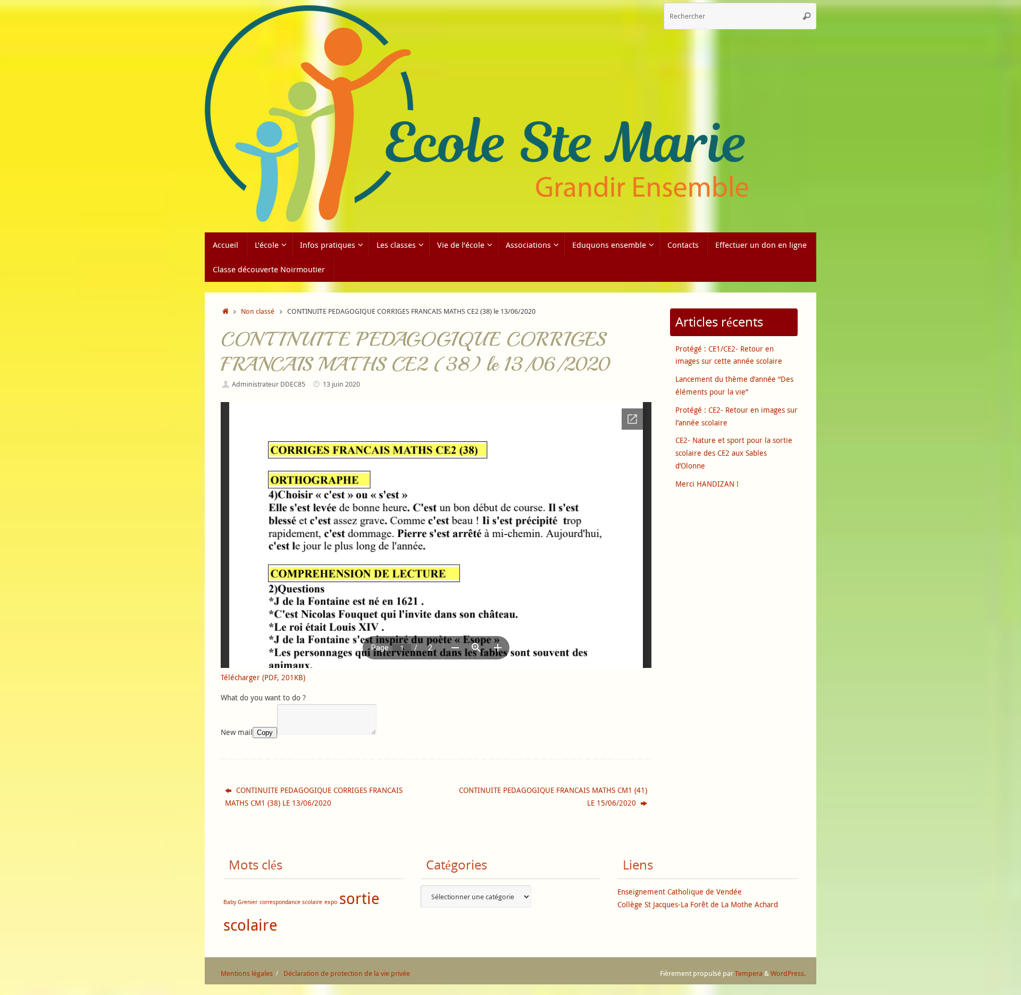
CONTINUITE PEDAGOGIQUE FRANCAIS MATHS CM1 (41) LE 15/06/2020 (553, 796)
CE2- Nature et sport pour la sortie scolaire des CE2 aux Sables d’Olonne (733, 453)
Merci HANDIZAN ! (707, 484)
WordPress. (788, 973)
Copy (265, 733)
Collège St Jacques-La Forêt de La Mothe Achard (697, 904)
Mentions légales (247, 973)
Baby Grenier (240, 902)
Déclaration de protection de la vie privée (346, 973)
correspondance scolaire (291, 902)
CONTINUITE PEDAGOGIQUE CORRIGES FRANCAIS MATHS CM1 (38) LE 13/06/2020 (314, 796)
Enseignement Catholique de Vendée (679, 892)
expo (330, 902)
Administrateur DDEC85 (268, 384)
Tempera (749, 973)
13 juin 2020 (341, 384)
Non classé (257, 311)
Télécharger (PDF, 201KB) (263, 677)
